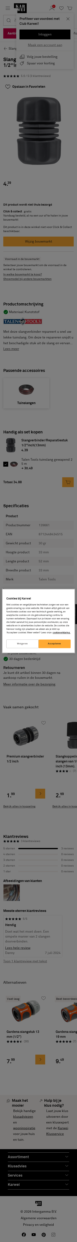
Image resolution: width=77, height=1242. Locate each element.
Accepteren (54, 644)
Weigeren (22, 644)
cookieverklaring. (61, 633)
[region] (38, 621)
